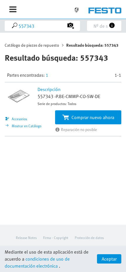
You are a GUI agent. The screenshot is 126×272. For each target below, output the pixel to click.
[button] (19, 96)
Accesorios (19, 118)
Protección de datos (89, 237)
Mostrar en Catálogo (26, 125)
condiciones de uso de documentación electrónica (37, 262)
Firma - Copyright (55, 237)
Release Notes (26, 237)
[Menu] (13, 9)
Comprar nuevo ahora (92, 117)
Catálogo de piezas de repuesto (32, 45)
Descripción (49, 89)
